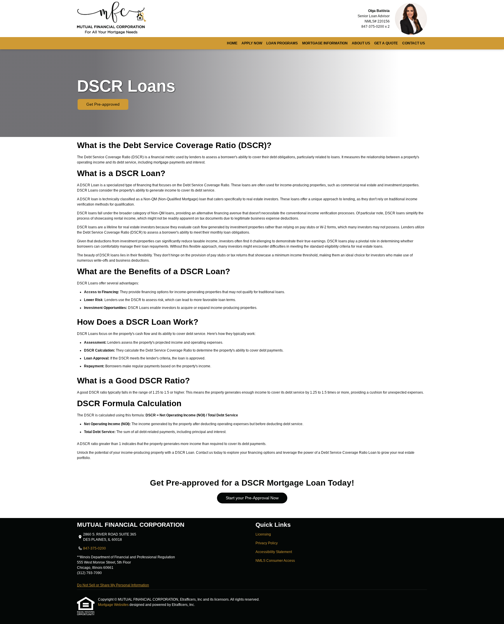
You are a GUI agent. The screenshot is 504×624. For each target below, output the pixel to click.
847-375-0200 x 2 (375, 27)
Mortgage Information (325, 43)
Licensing (263, 534)
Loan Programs (282, 43)
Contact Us (413, 43)
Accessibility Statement (274, 552)
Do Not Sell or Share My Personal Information (113, 585)
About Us (361, 43)
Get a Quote (386, 43)
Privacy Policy (267, 543)
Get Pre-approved (103, 104)
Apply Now (252, 43)
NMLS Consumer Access (275, 561)
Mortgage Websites (114, 605)
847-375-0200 (94, 548)
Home (232, 43)
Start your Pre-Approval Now (252, 498)
